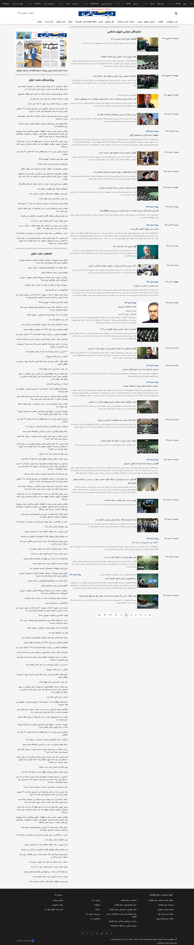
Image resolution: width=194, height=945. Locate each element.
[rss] (97, 933)
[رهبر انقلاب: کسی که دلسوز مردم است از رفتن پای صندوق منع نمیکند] (147, 601)
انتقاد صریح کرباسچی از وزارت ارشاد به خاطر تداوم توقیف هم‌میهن (43, 94)
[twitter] (106, 933)
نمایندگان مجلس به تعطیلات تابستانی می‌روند (116, 420)
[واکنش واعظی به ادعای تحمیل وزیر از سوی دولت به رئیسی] (147, 353)
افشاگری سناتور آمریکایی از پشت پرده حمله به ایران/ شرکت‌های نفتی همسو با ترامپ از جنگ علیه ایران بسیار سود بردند (42, 397)
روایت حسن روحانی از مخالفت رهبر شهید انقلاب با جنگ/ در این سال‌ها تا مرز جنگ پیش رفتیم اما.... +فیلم (43, 227)
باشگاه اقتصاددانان (90, 21)
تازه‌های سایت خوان (41, 254)
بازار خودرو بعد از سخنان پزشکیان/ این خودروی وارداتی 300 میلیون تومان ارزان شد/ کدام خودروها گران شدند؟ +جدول (42, 793)
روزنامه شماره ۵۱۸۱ (75, 574)
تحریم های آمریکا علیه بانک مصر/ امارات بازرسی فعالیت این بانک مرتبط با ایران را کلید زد (43, 542)
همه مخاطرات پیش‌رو (127, 306)
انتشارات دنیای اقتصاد (128, 900)
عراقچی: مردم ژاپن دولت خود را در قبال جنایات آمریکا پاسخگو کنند (43, 184)
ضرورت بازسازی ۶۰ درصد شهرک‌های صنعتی (140, 369)
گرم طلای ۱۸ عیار (38, 4)
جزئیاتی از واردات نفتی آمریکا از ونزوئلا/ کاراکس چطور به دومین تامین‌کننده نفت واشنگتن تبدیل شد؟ (44, 279)
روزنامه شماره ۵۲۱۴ (152, 282)
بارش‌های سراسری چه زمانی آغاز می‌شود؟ (52, 164)
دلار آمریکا (64, 4)
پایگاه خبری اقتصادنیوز (165, 919)
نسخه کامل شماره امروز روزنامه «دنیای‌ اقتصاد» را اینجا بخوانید (42, 70)
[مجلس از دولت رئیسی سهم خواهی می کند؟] (147, 335)
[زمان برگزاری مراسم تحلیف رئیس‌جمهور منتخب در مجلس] (147, 407)
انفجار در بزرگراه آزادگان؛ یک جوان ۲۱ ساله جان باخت (48, 104)
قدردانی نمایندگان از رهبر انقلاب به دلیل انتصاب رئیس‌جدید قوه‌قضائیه (129, 210)
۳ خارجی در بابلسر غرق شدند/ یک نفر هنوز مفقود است (46, 351)
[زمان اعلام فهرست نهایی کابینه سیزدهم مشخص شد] (147, 175)
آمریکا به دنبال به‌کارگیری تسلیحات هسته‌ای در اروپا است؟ (46, 426)
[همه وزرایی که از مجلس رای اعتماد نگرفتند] (147, 62)
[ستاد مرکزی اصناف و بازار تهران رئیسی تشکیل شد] (147, 525)
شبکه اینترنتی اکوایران (165, 909)
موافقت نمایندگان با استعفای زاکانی (143, 135)
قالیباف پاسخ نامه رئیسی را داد (123, 39)
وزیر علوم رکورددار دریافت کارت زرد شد (120, 557)
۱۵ (99, 615)
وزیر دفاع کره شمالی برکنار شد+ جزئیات (53, 454)
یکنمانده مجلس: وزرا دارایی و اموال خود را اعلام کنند (114, 76)
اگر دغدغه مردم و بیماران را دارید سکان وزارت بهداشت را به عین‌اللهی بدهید (105, 99)
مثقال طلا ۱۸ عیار (6, 4)
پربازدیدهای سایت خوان (41, 80)
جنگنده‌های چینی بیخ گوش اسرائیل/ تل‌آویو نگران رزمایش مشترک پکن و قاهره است (43, 125)
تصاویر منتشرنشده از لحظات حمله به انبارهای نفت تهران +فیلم (44, 169)
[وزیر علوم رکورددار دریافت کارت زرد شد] (147, 563)
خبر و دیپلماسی (172, 21)
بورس (139, 21)
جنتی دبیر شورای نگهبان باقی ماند (144, 229)
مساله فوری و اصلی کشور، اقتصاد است (120, 578)
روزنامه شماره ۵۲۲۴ (152, 207)
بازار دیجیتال (109, 21)
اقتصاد (160, 21)
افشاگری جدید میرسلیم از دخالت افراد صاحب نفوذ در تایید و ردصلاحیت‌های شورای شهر (104, 481)
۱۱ (121, 615)
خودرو (100, 21)
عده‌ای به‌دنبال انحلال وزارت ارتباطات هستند (140, 386)
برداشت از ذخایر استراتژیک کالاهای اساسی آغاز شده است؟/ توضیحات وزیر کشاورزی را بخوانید (42, 345)
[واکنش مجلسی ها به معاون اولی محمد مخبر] (147, 158)
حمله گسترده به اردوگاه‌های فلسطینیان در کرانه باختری (48, 267)
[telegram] (102, 933)
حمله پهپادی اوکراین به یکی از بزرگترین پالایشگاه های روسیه (45, 431)
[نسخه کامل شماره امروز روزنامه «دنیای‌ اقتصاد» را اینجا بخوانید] (41, 48)
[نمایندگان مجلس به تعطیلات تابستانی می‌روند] (147, 426)
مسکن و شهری (149, 21)
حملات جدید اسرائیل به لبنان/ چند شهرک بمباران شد (48, 549)
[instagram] (111, 933)
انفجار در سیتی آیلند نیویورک (57, 356)
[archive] (83, 933)
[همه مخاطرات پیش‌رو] (147, 312)
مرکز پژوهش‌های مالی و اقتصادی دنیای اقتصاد (121, 915)
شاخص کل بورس (95, 4)
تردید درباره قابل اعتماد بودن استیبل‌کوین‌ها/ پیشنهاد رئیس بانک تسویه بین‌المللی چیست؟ (44, 308)
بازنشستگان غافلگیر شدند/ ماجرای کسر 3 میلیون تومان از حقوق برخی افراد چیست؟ (42, 703)
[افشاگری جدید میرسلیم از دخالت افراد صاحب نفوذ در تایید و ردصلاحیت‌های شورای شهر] (147, 484)
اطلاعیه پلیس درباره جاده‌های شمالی (54, 272)
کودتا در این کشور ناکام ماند (57, 384)
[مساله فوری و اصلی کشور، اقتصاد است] (147, 580)
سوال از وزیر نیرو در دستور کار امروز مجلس (118, 440)
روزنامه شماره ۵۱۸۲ (152, 538)
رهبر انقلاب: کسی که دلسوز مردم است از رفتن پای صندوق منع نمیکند (107, 596)
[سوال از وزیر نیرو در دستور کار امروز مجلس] (147, 446)
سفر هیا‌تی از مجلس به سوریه (146, 285)
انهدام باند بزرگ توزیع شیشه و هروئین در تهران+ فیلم (47, 315)
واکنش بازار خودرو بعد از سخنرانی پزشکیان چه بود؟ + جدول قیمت (42, 203)
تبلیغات (97, 905)
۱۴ (105, 615)
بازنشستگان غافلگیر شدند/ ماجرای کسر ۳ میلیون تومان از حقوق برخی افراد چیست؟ (42, 390)
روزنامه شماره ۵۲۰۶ (152, 365)
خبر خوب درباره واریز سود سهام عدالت (53, 198)
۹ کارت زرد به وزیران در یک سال (145, 542)
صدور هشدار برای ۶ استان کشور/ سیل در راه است (49, 221)
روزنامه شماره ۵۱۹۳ (152, 460)
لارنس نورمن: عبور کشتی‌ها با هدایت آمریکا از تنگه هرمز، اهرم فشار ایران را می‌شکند (43, 117)
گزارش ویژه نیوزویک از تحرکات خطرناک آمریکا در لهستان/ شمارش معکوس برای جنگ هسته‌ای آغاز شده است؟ (43, 261)
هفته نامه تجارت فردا (165, 914)
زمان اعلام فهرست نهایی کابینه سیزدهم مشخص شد (114, 172)
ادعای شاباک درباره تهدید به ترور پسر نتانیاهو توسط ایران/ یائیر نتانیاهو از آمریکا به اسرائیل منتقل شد (44, 515)
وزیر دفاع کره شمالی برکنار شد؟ (56, 526)
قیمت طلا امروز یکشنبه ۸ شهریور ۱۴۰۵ (53, 159)
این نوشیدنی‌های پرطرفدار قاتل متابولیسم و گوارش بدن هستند (44, 216)
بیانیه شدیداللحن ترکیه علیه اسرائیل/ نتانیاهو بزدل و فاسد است (44, 324)
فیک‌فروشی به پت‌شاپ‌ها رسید (56, 290)
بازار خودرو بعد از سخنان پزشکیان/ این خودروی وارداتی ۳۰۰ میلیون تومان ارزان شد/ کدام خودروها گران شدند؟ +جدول (42, 110)
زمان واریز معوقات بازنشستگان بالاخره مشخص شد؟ (48, 193)
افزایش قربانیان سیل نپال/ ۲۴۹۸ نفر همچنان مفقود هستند (45, 329)
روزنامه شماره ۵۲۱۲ (130, 303)
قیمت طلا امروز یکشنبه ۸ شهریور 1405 (53, 615)
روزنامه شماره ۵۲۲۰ (152, 225)
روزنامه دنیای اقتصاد (165, 905)
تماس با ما (96, 900)
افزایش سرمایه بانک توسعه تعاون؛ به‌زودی (141, 463)
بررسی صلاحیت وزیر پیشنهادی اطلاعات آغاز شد (116, 114)
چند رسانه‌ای (60, 21)
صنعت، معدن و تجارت (125, 21)
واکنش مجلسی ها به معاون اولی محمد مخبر (117, 152)
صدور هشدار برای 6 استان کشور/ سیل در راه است (49, 867)
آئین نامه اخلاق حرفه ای (54, 909)
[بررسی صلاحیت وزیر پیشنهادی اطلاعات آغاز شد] (147, 119)
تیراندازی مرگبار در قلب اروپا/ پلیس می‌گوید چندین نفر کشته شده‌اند (42, 339)
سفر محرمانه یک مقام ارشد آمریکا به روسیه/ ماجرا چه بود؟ (45, 474)
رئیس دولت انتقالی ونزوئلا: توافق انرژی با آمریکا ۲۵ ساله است (44, 459)
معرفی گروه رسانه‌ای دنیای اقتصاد (160, 900)
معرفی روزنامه (58, 900)
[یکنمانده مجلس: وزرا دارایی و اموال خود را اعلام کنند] (147, 82)
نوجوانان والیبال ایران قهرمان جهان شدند (52, 189)
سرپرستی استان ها (93, 914)
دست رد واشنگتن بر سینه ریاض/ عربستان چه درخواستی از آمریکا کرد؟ (42, 233)
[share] (92, 933)
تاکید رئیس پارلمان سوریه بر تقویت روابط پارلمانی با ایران (112, 265)
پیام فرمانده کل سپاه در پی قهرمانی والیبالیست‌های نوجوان (45, 558)
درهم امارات (149, 4)
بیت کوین (125, 4)
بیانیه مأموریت (57, 905)
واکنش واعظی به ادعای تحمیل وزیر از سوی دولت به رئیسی (112, 348)
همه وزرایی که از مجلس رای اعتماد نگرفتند (118, 56)
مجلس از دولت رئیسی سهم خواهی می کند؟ (118, 329)
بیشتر (39, 21)
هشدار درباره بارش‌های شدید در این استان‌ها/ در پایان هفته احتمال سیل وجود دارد (43, 209)
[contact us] (87, 933)
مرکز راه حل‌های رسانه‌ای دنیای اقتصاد (122, 921)
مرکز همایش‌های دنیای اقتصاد (125, 905)
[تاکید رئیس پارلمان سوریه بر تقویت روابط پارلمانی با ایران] (147, 270)
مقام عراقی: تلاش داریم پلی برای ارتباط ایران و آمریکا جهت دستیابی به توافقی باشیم (42, 362)
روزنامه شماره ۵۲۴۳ (152, 131)
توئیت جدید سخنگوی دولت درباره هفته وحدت (50, 563)
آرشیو (70, 21)
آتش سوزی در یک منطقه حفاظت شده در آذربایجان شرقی (46, 531)
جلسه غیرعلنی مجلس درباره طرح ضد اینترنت (117, 187)
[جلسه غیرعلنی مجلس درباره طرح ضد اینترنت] (147, 193)
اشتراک (97, 909)
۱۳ (110, 615)
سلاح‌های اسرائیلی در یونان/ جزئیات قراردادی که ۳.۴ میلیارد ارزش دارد (42, 334)
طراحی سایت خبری (25, 941)
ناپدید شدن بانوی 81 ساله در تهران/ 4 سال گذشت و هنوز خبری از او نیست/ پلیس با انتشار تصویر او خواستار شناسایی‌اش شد (42, 609)
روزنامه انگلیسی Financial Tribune (123, 926)
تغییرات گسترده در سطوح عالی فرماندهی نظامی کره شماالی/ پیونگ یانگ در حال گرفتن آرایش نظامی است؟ (43, 412)
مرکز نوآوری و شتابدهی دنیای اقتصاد (122, 909)
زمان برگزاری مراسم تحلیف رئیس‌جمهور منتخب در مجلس (112, 401)
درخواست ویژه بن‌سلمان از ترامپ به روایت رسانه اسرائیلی (46, 285)
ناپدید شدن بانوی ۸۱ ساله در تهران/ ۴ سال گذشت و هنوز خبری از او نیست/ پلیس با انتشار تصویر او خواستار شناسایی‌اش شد (42, 296)
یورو (173, 4)
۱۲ (116, 615)
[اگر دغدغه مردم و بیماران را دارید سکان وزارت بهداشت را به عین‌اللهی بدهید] (147, 101)
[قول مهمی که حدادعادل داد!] (147, 252)
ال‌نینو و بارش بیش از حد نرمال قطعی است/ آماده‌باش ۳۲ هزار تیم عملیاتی (42, 153)
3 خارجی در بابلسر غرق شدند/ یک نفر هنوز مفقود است (47, 664)
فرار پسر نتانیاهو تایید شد (58, 319)
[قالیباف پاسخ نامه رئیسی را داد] (147, 44)
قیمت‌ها (78, 21)
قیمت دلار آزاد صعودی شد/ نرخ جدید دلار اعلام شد (49, 99)
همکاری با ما (95, 919)
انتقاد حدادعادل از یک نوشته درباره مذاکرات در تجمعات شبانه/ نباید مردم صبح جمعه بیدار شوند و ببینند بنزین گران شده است (43, 87)
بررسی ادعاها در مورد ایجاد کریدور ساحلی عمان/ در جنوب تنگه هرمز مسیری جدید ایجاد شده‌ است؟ (42, 437)
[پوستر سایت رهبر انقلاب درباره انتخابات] (147, 506)
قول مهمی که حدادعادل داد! (124, 246)
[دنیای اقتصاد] (97, 13)
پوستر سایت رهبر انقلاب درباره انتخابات (120, 500)
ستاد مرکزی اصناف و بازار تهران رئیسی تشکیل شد (115, 519)
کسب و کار (48, 21)
